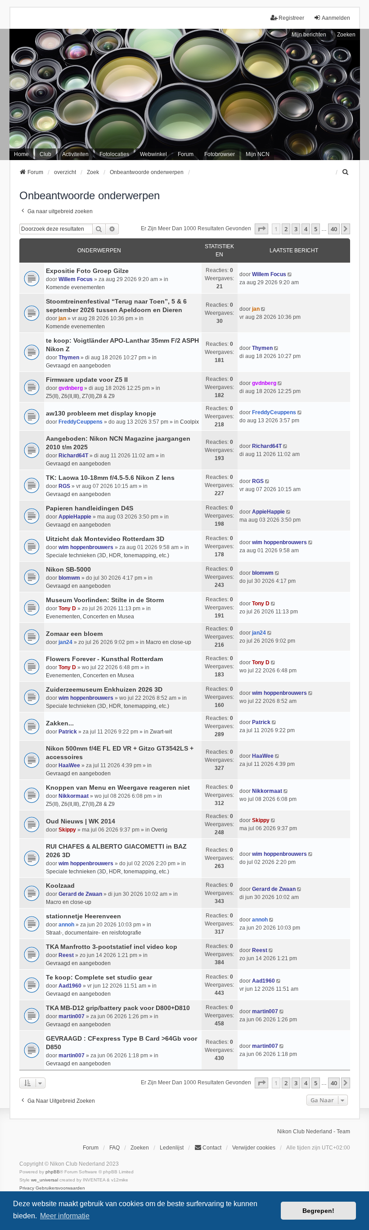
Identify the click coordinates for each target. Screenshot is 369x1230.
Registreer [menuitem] (291, 18)
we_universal (44, 1179)
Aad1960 (69, 986)
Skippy (67, 830)
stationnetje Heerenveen (83, 916)
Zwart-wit (161, 732)
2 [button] (286, 229)
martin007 (71, 1016)
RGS (64, 486)
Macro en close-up (168, 642)
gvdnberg (70, 388)
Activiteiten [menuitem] (75, 154)
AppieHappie (74, 517)
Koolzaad (60, 885)
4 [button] (305, 229)
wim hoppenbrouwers (85, 547)
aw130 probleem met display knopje (101, 413)
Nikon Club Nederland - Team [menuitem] (313, 1131)
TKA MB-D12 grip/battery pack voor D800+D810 (118, 1007)
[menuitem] (346, 172)
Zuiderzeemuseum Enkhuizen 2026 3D (104, 689)
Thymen (68, 357)
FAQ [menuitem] (114, 1148)
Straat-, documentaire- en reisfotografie (93, 933)
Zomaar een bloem (74, 633)
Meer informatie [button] (65, 1216)
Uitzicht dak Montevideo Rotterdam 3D (105, 538)
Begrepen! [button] (318, 1210)
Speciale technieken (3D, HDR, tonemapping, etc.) (107, 555)
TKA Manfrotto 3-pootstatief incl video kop (111, 946)
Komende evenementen (75, 287)
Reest (66, 955)
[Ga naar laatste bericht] (290, 274)
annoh (66, 924)
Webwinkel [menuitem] (153, 154)
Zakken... (60, 723)
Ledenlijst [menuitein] (172, 1148)
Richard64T (73, 455)
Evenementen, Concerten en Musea (90, 616)
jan (62, 318)
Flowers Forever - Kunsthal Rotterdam (104, 658)
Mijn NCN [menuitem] (258, 154)
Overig (159, 830)
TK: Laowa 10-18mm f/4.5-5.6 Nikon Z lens (110, 477)
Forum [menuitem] (186, 154)
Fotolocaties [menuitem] (114, 154)
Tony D (67, 608)
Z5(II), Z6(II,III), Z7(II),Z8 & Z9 (80, 396)
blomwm (69, 578)
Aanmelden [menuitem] (336, 18)
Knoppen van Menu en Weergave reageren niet (118, 787)
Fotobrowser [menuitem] (219, 154)
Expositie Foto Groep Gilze (87, 270)
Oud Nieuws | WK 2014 (80, 821)
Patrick (67, 732)
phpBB (52, 1171)
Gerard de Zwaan (80, 894)
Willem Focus (75, 279)
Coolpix (189, 422)
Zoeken (346, 34)
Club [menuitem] (45, 154)
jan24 (65, 642)
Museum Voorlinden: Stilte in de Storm (105, 600)
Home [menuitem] (21, 154)
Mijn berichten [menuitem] (309, 34)
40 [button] (334, 229)
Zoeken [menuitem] (139, 1148)
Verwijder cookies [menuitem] (253, 1148)
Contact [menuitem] (211, 1148)
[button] (261, 229)
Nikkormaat (73, 796)
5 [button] (315, 229)
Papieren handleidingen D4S (89, 508)
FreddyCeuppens (80, 422)
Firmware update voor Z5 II (87, 379)
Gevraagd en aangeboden (78, 365)
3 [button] (295, 229)
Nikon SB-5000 (68, 569)
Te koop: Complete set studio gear (99, 977)
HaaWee (69, 765)
